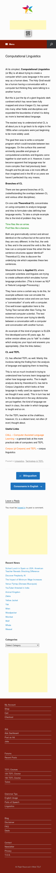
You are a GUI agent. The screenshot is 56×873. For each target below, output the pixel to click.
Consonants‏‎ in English (28, 486)
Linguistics (19, 461)
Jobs (7, 741)
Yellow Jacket (11, 600)
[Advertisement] (28, 25)
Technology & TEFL (34, 461)
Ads (6, 729)
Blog (7, 818)
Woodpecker (11, 612)
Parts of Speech (12, 802)
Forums (8, 753)
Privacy (8, 850)
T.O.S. (8, 854)
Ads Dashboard (12, 733)
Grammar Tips (11, 793)
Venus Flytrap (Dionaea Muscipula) (21, 583)
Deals (7, 830)
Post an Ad (10, 737)
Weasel (8, 629)
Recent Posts (11, 757)
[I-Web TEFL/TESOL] (28, 9)
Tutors (7, 781)
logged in (21, 507)
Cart (6, 712)
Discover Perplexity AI (15, 575)
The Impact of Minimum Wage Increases (23, 579)
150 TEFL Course (13, 777)
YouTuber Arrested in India (17, 587)
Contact (8, 842)
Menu (11, 44)
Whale (8, 625)
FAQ (7, 826)
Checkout (9, 717)
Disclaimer (9, 822)
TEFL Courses (11, 769)
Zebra (8, 596)
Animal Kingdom (12, 591)
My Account (10, 704)
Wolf (7, 620)
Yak (7, 604)
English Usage (11, 797)
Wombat (9, 616)
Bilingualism (28, 475)
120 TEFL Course (13, 773)
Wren (7, 608)
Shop (7, 708)
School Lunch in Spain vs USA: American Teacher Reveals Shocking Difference (24, 570)
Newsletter (9, 846)
